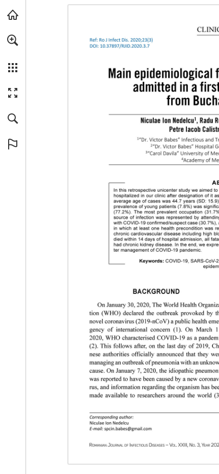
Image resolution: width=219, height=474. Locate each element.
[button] (12, 40)
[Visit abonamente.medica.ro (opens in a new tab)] (12, 14)
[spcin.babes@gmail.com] (128, 428)
